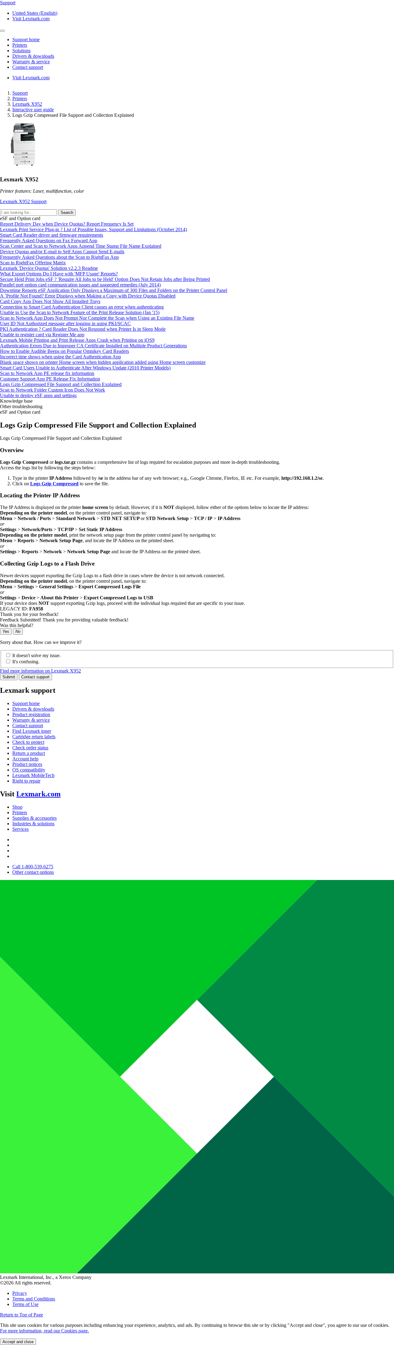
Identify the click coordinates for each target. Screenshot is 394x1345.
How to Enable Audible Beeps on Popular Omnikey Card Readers (64, 351)
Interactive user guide (33, 109)
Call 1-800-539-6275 (32, 866)
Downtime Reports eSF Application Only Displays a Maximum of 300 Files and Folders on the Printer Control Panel (113, 290)
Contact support (35, 677)
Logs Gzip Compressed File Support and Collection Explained (61, 384)
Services (20, 829)
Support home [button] (26, 39)
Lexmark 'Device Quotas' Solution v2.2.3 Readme (49, 268)
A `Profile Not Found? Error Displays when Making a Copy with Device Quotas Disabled (87, 295)
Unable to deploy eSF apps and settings (38, 395)
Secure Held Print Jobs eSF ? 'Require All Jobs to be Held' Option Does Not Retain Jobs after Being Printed (105, 279)
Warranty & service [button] (31, 61)
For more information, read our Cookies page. (44, 1330)
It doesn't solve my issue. (36, 655)
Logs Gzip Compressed (54, 483)
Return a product (28, 753)
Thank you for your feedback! (29, 614)
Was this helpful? (16, 625)
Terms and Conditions (33, 1298)
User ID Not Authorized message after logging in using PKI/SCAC (65, 323)
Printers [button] (19, 45)
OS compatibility (28, 769)
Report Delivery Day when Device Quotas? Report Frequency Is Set (67, 224)
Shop (17, 807)
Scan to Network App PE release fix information (47, 373)
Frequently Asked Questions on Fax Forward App (48, 240)
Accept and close (18, 1341)
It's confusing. (25, 661)
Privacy (19, 1293)
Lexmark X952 (27, 104)
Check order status (30, 747)
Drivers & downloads (33, 709)
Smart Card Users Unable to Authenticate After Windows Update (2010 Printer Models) (85, 367)
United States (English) (34, 13)
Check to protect (28, 742)
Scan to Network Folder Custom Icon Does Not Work (52, 389)
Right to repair (26, 780)
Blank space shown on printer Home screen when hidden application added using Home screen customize (103, 362)
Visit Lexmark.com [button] (31, 18)
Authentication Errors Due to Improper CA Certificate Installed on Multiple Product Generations (93, 345)
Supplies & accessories (34, 818)
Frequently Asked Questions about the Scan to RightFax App (59, 257)
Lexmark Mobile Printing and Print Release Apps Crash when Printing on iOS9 (77, 340)
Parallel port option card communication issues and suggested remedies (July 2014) (80, 284)
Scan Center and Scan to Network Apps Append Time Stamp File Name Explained (80, 246)
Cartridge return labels (33, 736)
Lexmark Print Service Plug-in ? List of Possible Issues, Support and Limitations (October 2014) (93, 229)
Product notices (27, 764)
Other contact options (33, 872)
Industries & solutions (33, 823)
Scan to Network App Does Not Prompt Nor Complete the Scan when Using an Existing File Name (97, 318)
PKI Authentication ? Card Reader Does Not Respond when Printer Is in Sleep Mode (83, 329)
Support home (26, 703)
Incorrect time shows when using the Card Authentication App (60, 356)
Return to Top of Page (21, 1314)
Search (67, 212)
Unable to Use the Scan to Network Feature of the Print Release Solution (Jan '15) (79, 312)
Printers (19, 98)
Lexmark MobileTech (33, 775)
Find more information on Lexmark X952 (40, 670)
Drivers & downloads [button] (33, 56)
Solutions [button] (21, 50)
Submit (8, 677)
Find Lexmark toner (31, 731)
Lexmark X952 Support (23, 201)
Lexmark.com (38, 794)
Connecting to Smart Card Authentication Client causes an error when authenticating (82, 307)
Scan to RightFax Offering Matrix (33, 262)
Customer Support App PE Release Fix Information (50, 378)
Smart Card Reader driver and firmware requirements (51, 235)
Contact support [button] (27, 67)
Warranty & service (31, 720)
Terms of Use (25, 1304)
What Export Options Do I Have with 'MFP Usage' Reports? (59, 273)
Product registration (31, 714)
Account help (25, 758)
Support (20, 93)
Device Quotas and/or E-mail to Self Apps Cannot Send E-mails (62, 251)
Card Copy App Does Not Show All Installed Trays (50, 301)
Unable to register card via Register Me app (42, 334)
